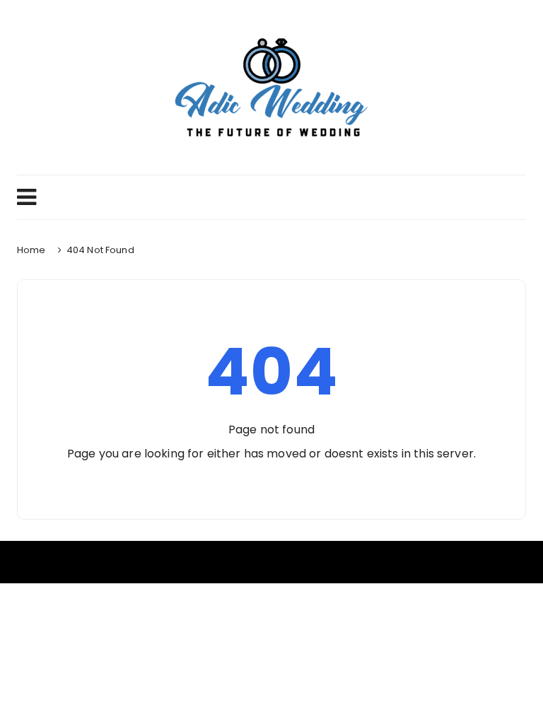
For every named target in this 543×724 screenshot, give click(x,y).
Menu (271, 197)
